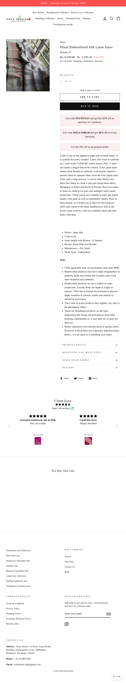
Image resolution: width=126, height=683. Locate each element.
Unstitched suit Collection (18, 550)
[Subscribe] (109, 614)
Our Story (69, 562)
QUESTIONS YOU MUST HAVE (81, 352)
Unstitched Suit (73, 18)
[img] (63, 405)
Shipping (77, 61)
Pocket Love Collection (82, 12)
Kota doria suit (13, 555)
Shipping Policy (74, 345)
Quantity (67, 75)
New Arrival (38, 12)
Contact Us (70, 567)
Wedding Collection (45, 18)
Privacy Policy (13, 608)
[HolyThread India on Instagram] (66, 624)
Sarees (60, 18)
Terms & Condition (15, 603)
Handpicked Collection (58, 12)
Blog (67, 572)
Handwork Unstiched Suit (18, 561)
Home (62, 42)
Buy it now (90, 106)
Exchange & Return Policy (18, 619)
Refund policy (12, 624)
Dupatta (86, 18)
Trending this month (63, 24)
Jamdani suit (12, 566)
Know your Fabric (76, 360)
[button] (10, 426)
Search (68, 556)
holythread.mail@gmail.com (27, 664)
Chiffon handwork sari (16, 581)
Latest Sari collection (16, 576)
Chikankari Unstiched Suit (18, 586)
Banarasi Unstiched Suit (17, 571)
